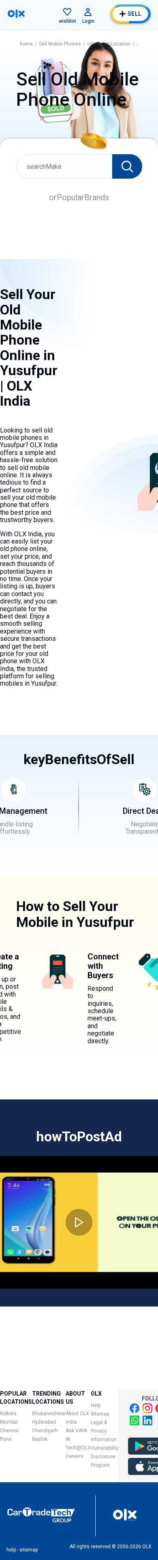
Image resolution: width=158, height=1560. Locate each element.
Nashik (39, 1439)
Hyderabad (44, 1422)
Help (95, 1405)
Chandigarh (45, 1430)
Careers (74, 1456)
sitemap (28, 1550)
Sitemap (100, 1414)
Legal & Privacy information (104, 1431)
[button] (67, 12)
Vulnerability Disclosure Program (104, 1456)
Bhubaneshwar (49, 1413)
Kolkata (8, 1413)
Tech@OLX (78, 1448)
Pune (5, 1439)
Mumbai (9, 1422)
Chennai (9, 1430)
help (11, 1550)
